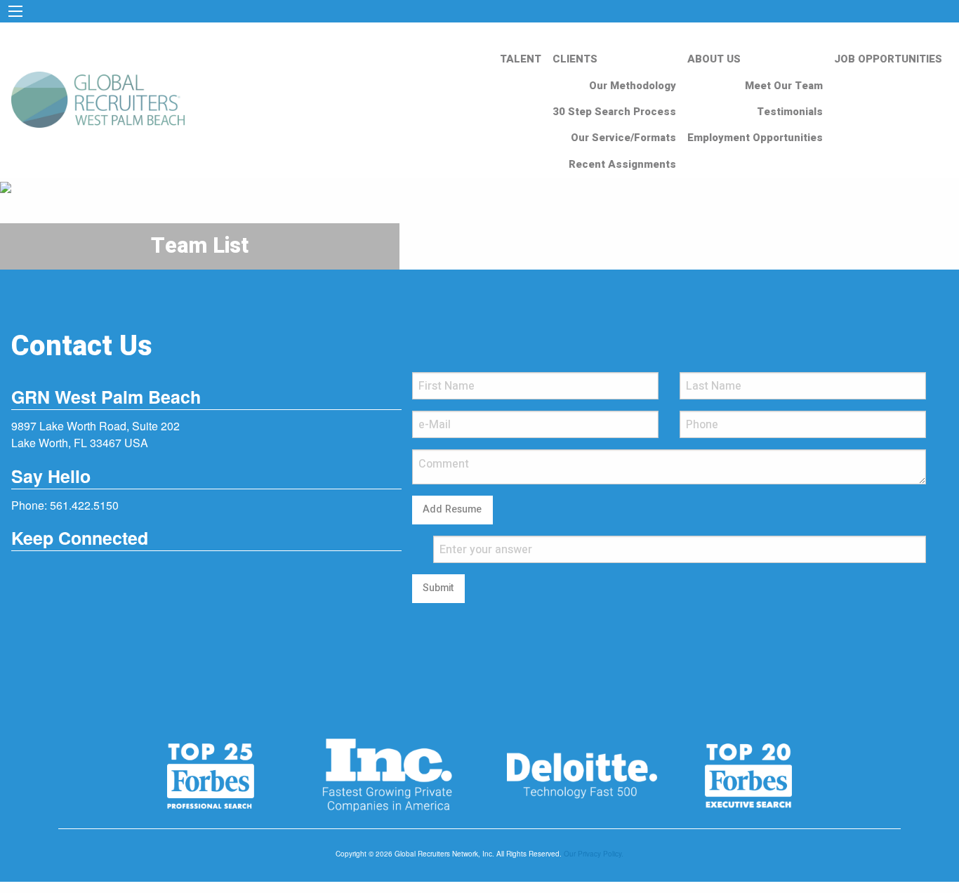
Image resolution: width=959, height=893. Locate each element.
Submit (438, 588)
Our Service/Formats (623, 137)
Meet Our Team (784, 85)
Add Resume (452, 509)
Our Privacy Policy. (593, 854)
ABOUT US (714, 59)
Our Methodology (632, 85)
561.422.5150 (84, 505)
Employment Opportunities (755, 137)
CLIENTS (575, 59)
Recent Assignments (622, 164)
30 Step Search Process (614, 111)
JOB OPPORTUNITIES (888, 59)
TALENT (520, 59)
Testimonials (790, 111)
